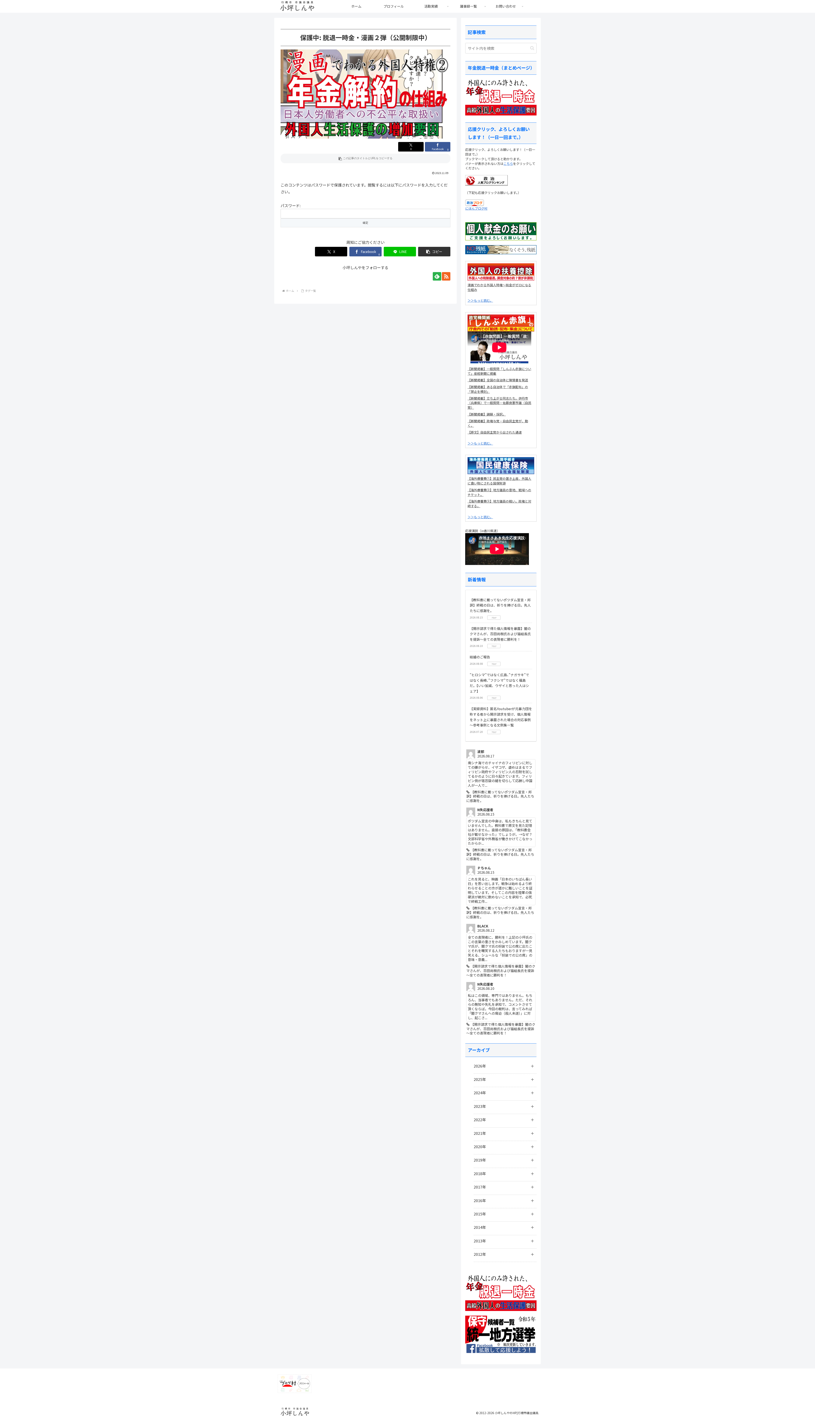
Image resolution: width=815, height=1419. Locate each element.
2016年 (480, 1200)
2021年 (480, 1133)
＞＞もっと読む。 (480, 300)
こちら (508, 163)
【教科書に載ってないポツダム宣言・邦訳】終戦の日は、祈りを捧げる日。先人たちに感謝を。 (500, 605)
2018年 (480, 1173)
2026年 (480, 1066)
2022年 (480, 1119)
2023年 (480, 1106)
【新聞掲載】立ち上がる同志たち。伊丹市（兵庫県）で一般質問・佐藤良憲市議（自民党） (499, 403)
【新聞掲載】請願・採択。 (487, 414)
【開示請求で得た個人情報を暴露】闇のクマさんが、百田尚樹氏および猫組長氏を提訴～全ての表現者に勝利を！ (500, 634)
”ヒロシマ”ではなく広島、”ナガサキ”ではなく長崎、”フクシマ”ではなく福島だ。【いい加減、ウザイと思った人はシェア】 (499, 683)
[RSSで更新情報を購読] (446, 276)
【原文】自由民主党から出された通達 (495, 432)
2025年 (480, 1079)
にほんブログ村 (476, 208)
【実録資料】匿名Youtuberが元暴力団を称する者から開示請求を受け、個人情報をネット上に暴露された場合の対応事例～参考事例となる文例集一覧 (501, 717)
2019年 (480, 1160)
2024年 (480, 1092)
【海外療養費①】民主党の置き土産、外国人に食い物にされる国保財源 (499, 480)
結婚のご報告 (480, 656)
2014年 (480, 1227)
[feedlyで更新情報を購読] (437, 276)
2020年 (480, 1146)
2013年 (480, 1240)
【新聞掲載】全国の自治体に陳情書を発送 (498, 380)
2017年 (480, 1187)
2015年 (480, 1214)
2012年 (480, 1254)
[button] (365, 158)
